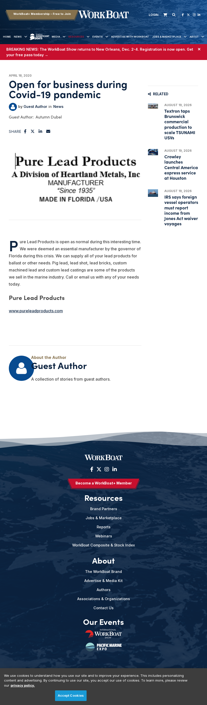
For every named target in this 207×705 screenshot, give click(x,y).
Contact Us (103, 608)
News (18, 36)
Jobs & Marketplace (166, 36)
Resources (76, 36)
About (194, 36)
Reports (104, 527)
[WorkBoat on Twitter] (188, 15)
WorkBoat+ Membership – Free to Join (42, 14)
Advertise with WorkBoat (130, 36)
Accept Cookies (71, 695)
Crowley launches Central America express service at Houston (181, 167)
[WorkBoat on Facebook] (183, 15)
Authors (104, 590)
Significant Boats (40, 40)
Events (97, 36)
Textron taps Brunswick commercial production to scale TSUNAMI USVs (179, 124)
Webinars (103, 536)
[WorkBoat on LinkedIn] (199, 15)
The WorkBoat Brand (103, 571)
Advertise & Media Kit (103, 580)
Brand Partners (103, 509)
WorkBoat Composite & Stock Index (103, 545)
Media (56, 36)
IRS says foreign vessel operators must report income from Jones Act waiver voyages (181, 210)
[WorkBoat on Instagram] (194, 15)
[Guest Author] (13, 107)
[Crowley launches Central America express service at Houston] (153, 152)
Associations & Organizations (103, 599)
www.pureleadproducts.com (36, 310)
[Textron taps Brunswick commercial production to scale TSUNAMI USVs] (153, 106)
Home (7, 36)
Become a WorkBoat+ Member (103, 483)
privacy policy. (23, 685)
